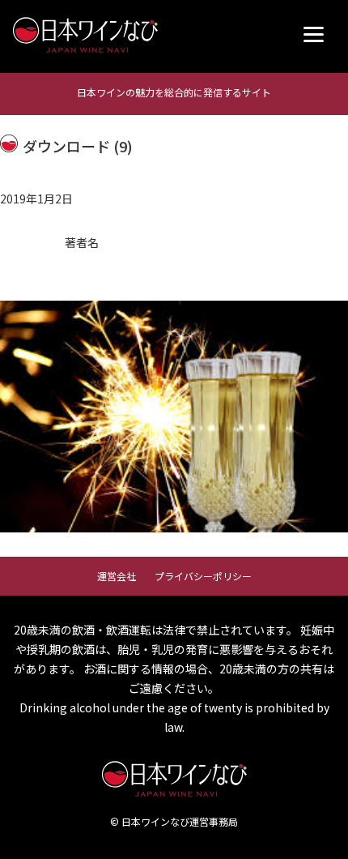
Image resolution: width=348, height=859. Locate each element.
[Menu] (313, 34)
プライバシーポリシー (203, 576)
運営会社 (116, 576)
